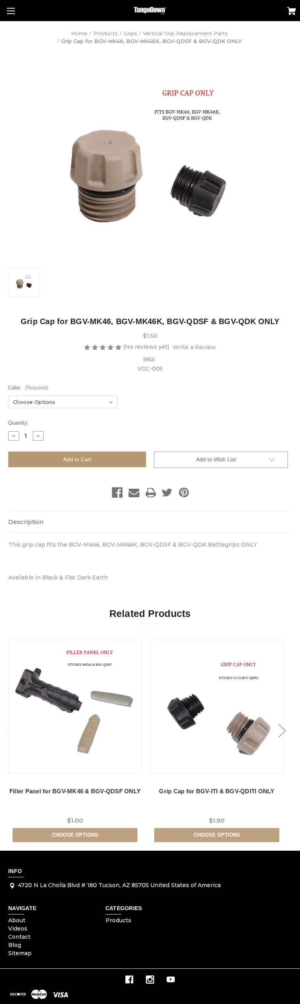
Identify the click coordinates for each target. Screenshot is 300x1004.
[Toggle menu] (10, 11)
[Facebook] (117, 492)
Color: (28, 388)
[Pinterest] (184, 492)
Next (282, 731)
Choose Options (75, 835)
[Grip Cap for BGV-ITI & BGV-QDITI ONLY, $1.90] (216, 706)
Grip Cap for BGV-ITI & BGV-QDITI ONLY (216, 791)
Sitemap (20, 953)
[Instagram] (150, 979)
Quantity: (18, 423)
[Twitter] (167, 492)
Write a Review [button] (194, 347)
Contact (19, 936)
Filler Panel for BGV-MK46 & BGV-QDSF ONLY (75, 791)
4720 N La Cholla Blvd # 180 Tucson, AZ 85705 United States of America (119, 885)
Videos (17, 928)
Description (25, 521)
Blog (14, 944)
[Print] (150, 492)
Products (118, 920)
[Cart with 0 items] (291, 12)
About (16, 920)
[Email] (134, 492)
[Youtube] (170, 979)
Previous (10, 731)
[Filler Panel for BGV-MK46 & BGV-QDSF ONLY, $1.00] (74, 706)
